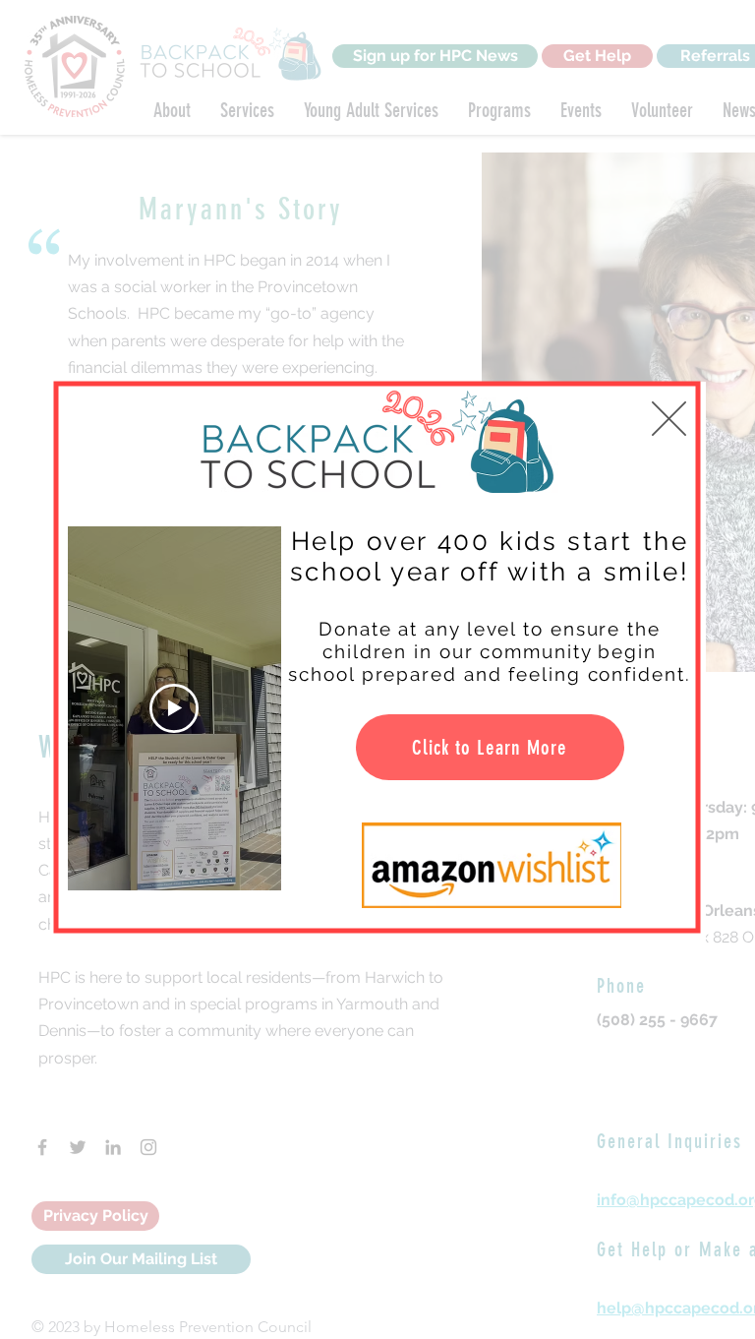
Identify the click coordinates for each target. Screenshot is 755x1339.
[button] (669, 418)
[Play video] (174, 708)
